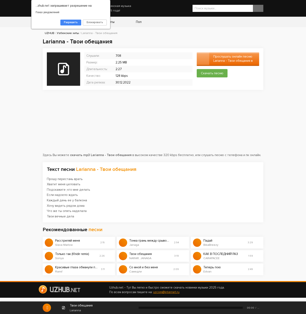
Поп (138, 22)
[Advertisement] (153, 123)
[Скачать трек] (110, 243)
